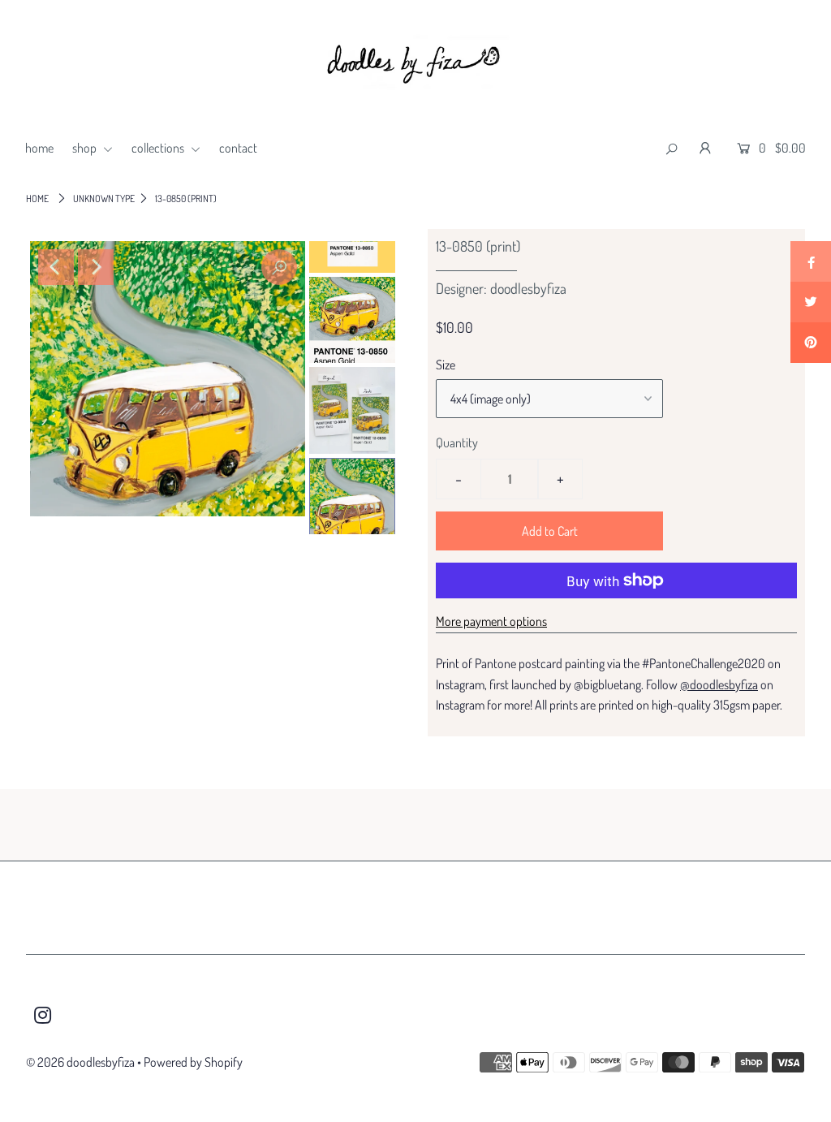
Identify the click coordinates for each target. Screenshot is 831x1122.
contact (238, 148)
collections (159, 148)
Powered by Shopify (193, 1062)
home (39, 148)
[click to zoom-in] (279, 267)
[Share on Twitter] (810, 302)
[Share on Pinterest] (810, 342)
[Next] (96, 267)
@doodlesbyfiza (719, 684)
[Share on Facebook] (810, 261)
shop (85, 148)
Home (37, 198)
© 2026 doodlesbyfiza (80, 1062)
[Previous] (56, 267)
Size (445, 364)
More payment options (491, 621)
